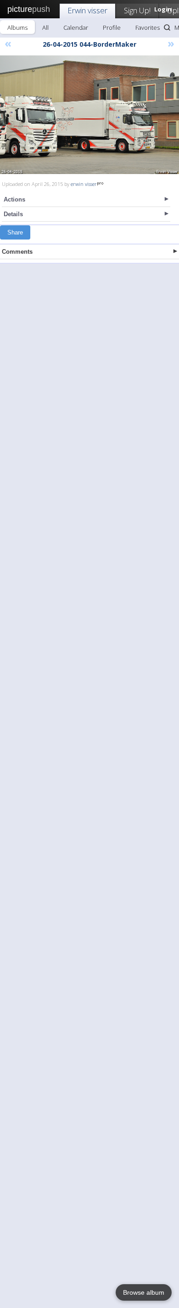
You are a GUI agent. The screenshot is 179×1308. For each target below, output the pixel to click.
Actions (14, 199)
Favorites (147, 27)
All (45, 27)
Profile (112, 27)
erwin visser (84, 183)
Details (13, 214)
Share (15, 232)
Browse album (143, 1292)
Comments (17, 251)
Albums (17, 27)
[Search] (167, 27)
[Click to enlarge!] (89, 114)
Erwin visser (87, 10)
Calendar (75, 27)
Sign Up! (137, 10)
